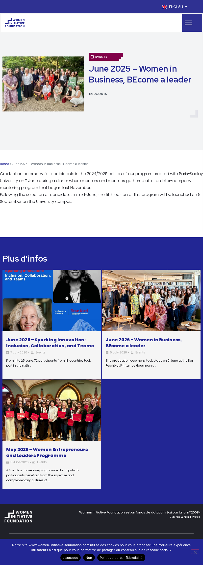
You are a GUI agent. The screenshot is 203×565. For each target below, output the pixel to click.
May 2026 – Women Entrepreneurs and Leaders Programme (47, 452)
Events (101, 57)
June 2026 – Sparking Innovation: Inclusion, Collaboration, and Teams (50, 343)
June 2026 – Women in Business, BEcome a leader (144, 343)
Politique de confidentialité (121, 558)
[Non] (195, 551)
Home (4, 164)
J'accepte (70, 558)
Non (89, 558)
